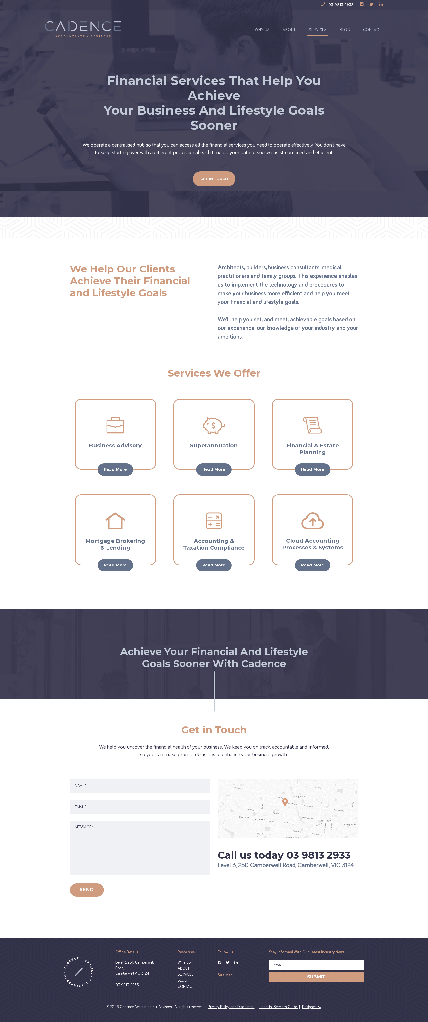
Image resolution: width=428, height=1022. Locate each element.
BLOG (345, 30)
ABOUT (289, 30)
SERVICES (318, 30)
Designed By (311, 1007)
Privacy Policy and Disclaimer (231, 1007)
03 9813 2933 (127, 985)
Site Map (225, 975)
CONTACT (372, 30)
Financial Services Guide (278, 1007)
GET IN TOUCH (214, 179)
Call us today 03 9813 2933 (284, 855)
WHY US (262, 30)
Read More (115, 469)
